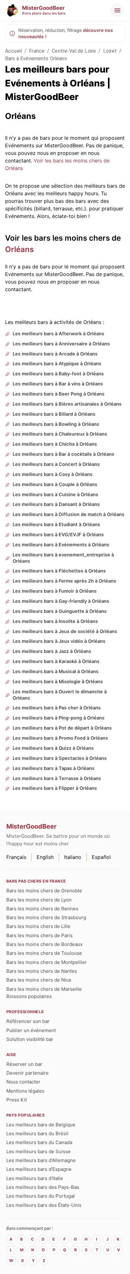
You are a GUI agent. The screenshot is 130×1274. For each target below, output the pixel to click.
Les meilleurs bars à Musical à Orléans (55, 671)
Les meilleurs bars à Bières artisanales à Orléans (67, 404)
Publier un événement (31, 1030)
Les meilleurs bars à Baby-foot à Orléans (58, 374)
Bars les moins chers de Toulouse (44, 953)
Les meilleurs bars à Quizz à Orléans (53, 748)
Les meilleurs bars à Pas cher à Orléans (57, 708)
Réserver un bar (24, 1064)
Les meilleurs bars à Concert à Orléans (56, 464)
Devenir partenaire (27, 1073)
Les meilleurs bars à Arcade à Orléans (55, 354)
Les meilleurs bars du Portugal (40, 1196)
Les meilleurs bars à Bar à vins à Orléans (58, 384)
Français (16, 857)
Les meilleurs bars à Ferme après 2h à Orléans (64, 581)
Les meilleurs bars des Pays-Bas (42, 1187)
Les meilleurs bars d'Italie (34, 1178)
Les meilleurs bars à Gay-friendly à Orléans (61, 601)
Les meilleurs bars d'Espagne (39, 1169)
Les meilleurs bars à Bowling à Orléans (56, 424)
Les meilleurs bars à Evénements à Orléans (61, 545)
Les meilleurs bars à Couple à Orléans (55, 484)
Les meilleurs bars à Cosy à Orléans (52, 474)
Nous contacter (23, 1082)
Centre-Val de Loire (74, 51)
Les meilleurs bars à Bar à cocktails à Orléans (63, 454)
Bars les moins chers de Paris (39, 935)
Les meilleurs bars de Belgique (40, 1125)
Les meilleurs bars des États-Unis (43, 1205)
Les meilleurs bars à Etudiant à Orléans (56, 524)
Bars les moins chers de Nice (38, 980)
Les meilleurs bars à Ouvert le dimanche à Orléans (60, 695)
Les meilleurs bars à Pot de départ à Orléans (62, 728)
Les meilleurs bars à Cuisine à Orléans (55, 494)
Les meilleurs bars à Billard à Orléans (54, 414)
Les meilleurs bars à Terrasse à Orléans (57, 778)
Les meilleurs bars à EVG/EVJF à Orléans (58, 534)
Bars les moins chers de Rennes (42, 909)
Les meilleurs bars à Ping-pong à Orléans (58, 718)
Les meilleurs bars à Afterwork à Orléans (58, 334)
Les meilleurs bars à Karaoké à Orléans (56, 661)
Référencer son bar (28, 1021)
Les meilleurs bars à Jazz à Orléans (52, 651)
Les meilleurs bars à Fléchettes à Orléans (59, 571)
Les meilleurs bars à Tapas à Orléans (53, 768)
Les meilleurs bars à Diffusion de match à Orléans (68, 514)
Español (101, 857)
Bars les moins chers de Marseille (44, 989)
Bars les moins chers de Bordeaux (44, 944)
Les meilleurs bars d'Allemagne (41, 1160)
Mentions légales (25, 1091)
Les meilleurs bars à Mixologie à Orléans (58, 681)
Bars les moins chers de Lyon (39, 900)
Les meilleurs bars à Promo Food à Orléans (60, 738)
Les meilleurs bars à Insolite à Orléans (55, 621)
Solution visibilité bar (29, 1039)
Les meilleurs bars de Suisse (38, 1151)
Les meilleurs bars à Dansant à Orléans (56, 504)
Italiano (72, 857)
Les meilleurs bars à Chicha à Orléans (55, 444)
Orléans (19, 249)
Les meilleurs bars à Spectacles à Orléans (60, 758)
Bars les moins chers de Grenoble (44, 891)
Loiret (110, 51)
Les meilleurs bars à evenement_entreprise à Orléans (63, 558)
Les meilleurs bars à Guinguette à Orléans (60, 611)
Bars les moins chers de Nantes (41, 971)
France (36, 51)
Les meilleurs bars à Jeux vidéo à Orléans (59, 641)
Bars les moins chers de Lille (38, 926)
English (45, 857)
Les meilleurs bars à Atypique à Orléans (57, 364)
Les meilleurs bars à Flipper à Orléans (55, 788)
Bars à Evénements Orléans (36, 59)
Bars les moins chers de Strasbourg (46, 917)
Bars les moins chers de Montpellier (46, 962)
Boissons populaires (29, 996)
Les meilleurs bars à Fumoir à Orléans (55, 591)
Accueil (13, 51)
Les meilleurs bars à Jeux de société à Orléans (65, 631)
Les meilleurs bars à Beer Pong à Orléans (58, 394)
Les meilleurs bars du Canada (39, 1142)
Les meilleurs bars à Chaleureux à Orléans (60, 434)
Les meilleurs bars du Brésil (37, 1133)
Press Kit (16, 1100)
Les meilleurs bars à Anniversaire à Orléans (61, 344)
